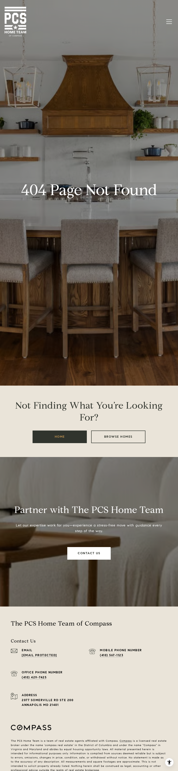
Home (60, 437)
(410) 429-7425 (34, 677)
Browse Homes (118, 437)
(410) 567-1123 (111, 655)
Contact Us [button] (89, 553)
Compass (126, 740)
